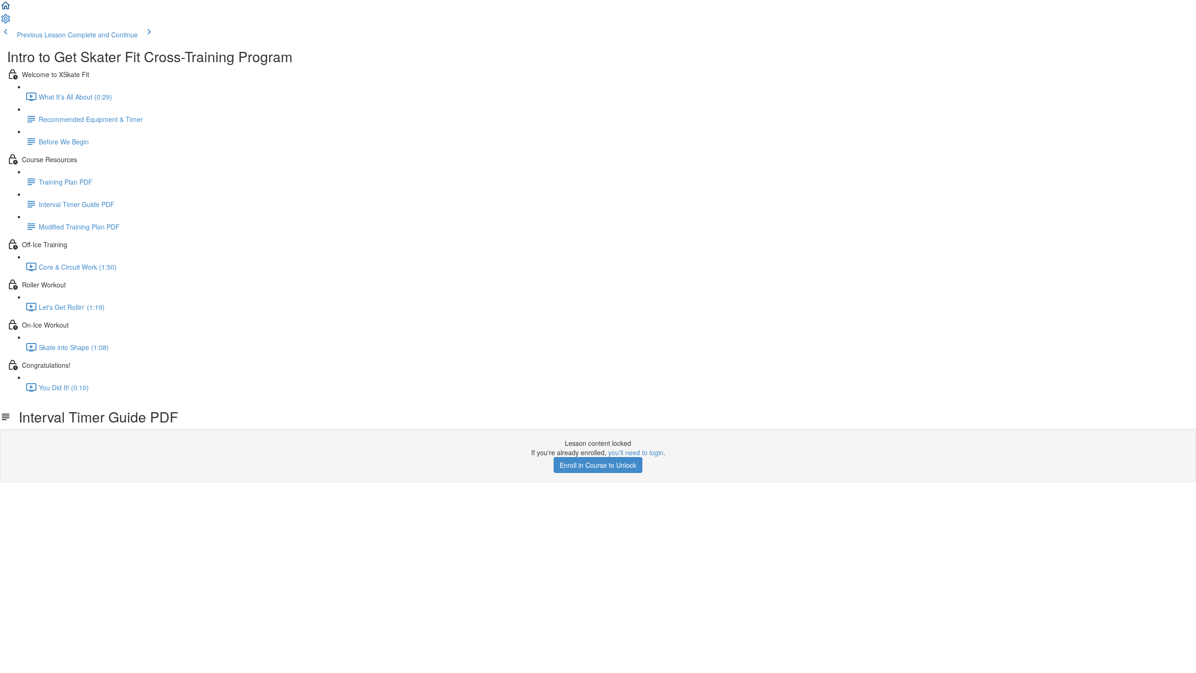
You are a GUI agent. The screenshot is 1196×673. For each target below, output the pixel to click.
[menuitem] (5, 21)
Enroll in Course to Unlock (598, 465)
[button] (5, 8)
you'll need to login (635, 452)
